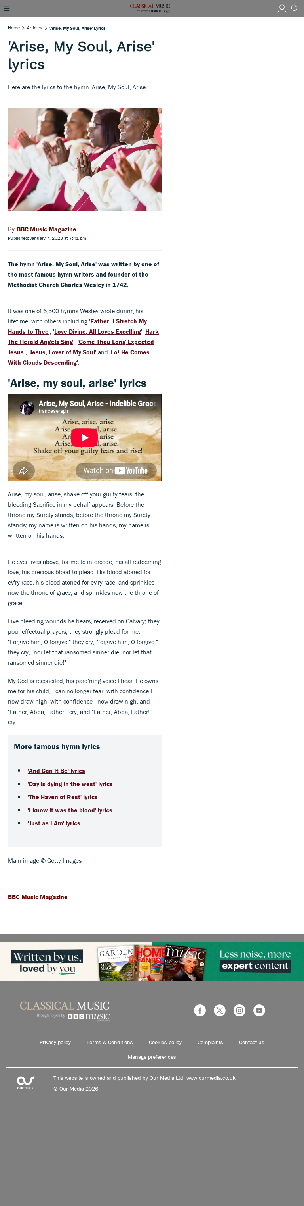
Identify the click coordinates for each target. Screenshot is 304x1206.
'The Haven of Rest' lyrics (63, 797)
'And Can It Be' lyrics (56, 771)
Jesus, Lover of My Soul (62, 352)
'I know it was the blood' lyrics (70, 810)
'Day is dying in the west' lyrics (70, 784)
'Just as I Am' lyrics (54, 823)
